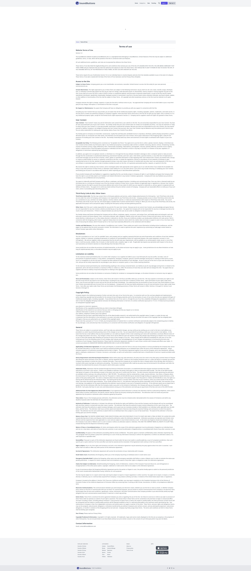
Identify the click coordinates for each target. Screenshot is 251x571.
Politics (104, 556)
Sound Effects (110, 546)
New (148, 3)
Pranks (109, 552)
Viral (103, 554)
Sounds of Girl (81, 552)
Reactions (109, 550)
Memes (104, 550)
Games (104, 546)
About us (129, 546)
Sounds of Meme (82, 548)
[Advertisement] (125, 16)
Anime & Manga (111, 548)
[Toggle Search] (159, 3)
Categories (142, 3)
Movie (103, 548)
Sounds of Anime (82, 546)
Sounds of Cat (81, 556)
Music (108, 554)
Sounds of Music (82, 554)
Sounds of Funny (82, 550)
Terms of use (130, 550)
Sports (103, 552)
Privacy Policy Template (133, 77)
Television (109, 556)
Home (136, 3)
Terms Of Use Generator (114, 77)
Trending (153, 3)
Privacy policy (130, 548)
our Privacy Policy (96, 513)
